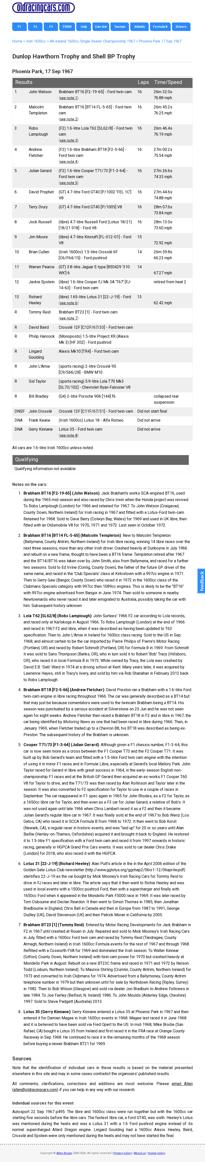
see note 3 (68, 140)
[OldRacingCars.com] (43, 10)
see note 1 (68, 98)
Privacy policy (123, 1153)
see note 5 (68, 183)
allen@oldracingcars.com (35, 1089)
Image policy (156, 1153)
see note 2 (68, 119)
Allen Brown (64, 1153)
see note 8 (68, 435)
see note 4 (68, 162)
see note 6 (68, 303)
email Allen (182, 1083)
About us (140, 1153)
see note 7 (68, 318)
